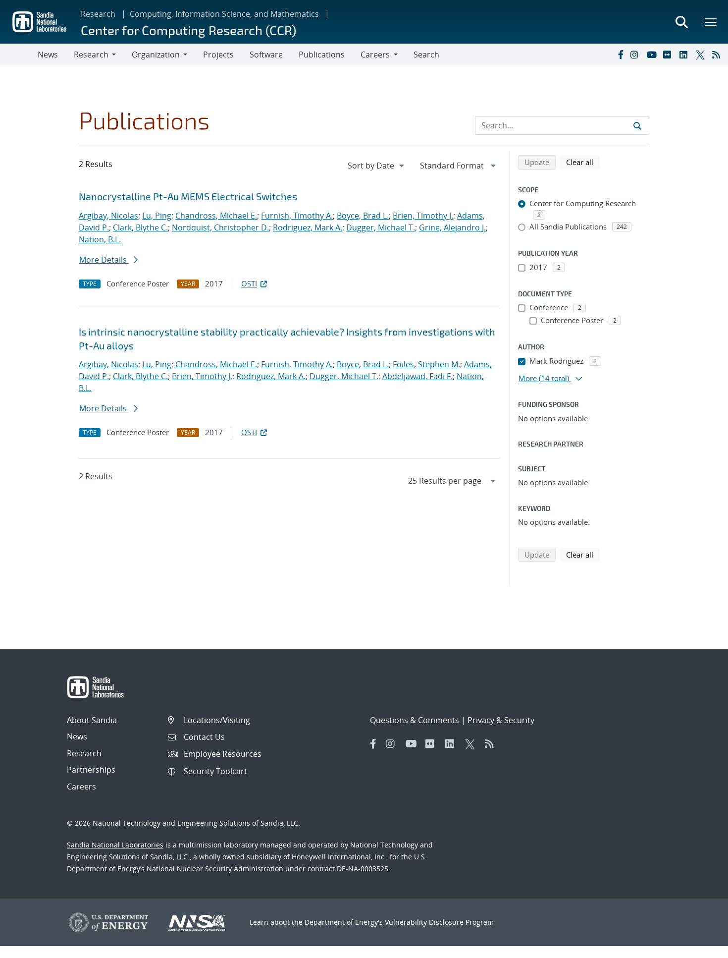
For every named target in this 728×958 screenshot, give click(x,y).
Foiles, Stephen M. (426, 364)
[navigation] (377, 165)
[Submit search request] (637, 125)
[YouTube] (653, 54)
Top (698, 946)
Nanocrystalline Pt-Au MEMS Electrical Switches (188, 196)
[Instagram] (636, 54)
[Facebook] (620, 54)
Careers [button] (375, 54)
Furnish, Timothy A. (297, 215)
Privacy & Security (501, 720)
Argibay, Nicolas (108, 215)
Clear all (583, 162)
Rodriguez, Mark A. (307, 227)
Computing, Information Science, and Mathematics (224, 13)
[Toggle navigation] (19, 54)
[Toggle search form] (681, 22)
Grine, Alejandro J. (452, 227)
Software (266, 54)
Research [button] (91, 54)
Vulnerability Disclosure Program (439, 922)
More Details (104, 259)
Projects (218, 54)
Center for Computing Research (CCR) (188, 30)
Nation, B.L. (100, 239)
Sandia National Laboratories (115, 844)
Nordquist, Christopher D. (220, 227)
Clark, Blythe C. (140, 227)
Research (98, 13)
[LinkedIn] (685, 54)
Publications (322, 54)
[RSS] (718, 54)
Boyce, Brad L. (363, 215)
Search (426, 54)
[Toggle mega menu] (711, 22)
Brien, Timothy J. (423, 215)
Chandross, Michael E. (216, 215)
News (48, 54)
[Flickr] (669, 54)
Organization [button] (156, 54)
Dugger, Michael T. (380, 227)
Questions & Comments (414, 720)
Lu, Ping (156, 215)
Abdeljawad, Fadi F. (417, 376)
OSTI (249, 283)
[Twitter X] (702, 54)
